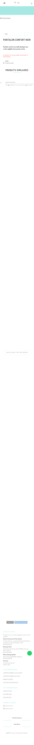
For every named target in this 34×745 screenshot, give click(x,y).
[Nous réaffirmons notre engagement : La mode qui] (5, 315)
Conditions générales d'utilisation (12, 673)
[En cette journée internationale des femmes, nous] (5, 166)
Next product (29, 34)
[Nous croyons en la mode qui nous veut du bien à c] (5, 209)
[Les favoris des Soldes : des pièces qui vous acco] (5, 595)
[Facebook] (15, 720)
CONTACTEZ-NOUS (7, 691)
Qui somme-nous (7, 694)
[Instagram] (19, 720)
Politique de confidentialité (10, 682)
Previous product (26, 34)
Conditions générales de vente (11, 676)
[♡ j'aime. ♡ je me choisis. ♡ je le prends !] (5, 488)
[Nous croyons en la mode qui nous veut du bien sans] (5, 262)
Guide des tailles (9, 63)
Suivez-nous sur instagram (17, 352)
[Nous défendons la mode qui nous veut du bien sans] (5, 371)
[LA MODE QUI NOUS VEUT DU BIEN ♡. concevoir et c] (5, 431)
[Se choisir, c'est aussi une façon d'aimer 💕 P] (5, 542)
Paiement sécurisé (8, 679)
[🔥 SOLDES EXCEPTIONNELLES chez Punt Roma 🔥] (5, 119)
